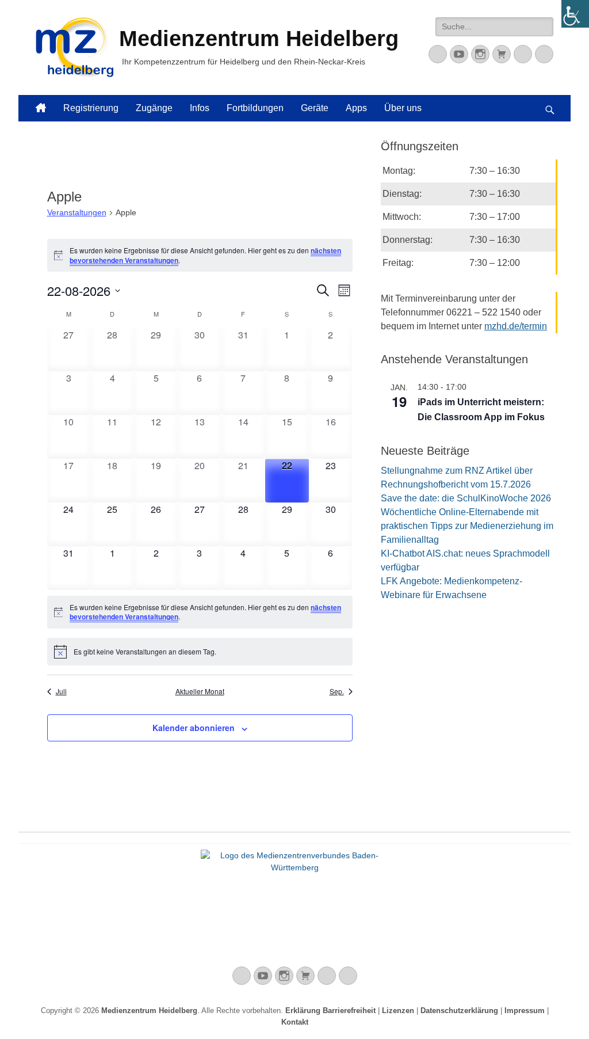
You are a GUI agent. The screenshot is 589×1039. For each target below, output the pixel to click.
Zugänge (154, 108)
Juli (61, 691)
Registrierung (90, 108)
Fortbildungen (255, 108)
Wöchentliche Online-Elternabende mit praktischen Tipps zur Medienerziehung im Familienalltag (467, 526)
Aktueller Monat (199, 691)
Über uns (403, 108)
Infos (199, 108)
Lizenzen (398, 1010)
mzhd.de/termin (515, 326)
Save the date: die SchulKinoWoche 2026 (466, 498)
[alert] (200, 255)
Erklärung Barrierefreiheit (330, 1010)
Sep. (337, 691)
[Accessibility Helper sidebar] (575, 14)
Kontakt (294, 1022)
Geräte (314, 108)
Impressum (524, 1010)
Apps (356, 108)
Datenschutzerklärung (459, 1010)
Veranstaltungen (76, 212)
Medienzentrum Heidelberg (149, 1010)
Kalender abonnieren (193, 727)
